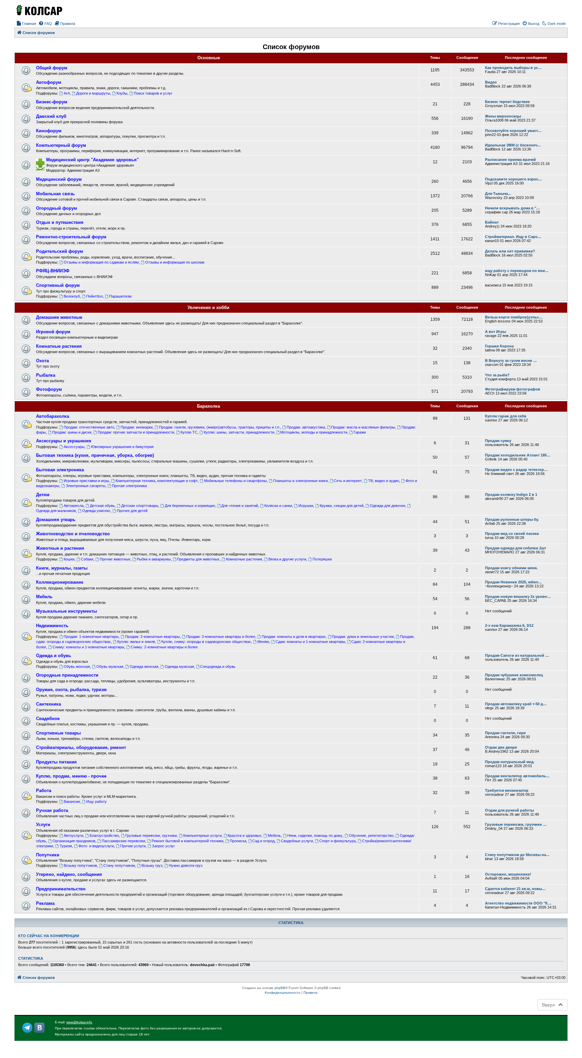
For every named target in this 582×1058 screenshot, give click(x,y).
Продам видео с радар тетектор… (516, 470)
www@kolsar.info (79, 1022)
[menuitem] (26, 24)
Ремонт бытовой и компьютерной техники (187, 841)
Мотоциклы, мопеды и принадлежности (313, 432)
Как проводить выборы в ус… (513, 68)
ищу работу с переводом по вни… (517, 271)
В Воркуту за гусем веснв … (511, 361)
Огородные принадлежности (67, 675)
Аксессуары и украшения (63, 440)
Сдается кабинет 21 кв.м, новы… (515, 889)
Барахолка (208, 406)
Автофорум (48, 82)
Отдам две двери (501, 747)
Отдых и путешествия (60, 222)
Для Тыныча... (498, 194)
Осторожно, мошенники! (508, 874)
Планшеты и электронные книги (300, 481)
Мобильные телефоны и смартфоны (235, 481)
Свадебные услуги (297, 841)
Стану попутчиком (119, 865)
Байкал (491, 222)
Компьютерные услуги (202, 835)
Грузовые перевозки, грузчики (151, 835)
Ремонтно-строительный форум (71, 236)
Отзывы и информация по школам (174, 262)
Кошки (69, 559)
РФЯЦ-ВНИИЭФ (52, 270)
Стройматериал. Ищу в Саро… (513, 237)
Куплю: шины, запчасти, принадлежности (239, 432)
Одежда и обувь (53, 655)
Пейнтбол (94, 296)
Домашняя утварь (55, 519)
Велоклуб (72, 296)
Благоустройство (104, 835)
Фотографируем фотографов (512, 389)
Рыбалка (45, 375)
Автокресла (74, 506)
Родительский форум (59, 251)
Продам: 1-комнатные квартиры (91, 637)
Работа (43, 790)
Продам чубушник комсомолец (514, 675)
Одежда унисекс (96, 511)
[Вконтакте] (39, 1028)
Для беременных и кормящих (190, 506)
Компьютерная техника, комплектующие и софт (157, 481)
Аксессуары (74, 447)
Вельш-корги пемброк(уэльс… (514, 317)
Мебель (44, 596)
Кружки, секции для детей (341, 506)
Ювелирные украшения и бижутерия (122, 447)
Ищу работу (96, 801)
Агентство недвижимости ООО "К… (518, 903)
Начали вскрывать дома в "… (512, 208)
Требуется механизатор (506, 790)
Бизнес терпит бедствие (507, 102)
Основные (208, 57)
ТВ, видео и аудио (383, 481)
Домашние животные (59, 317)
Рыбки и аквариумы (154, 559)
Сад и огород (263, 841)
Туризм (66, 846)
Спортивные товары (58, 733)
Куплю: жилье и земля (136, 642)
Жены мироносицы (503, 116)
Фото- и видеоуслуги (96, 846)
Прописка (238, 841)
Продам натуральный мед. (510, 762)
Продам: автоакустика (306, 427)
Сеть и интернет (348, 481)
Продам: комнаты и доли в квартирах (294, 637)
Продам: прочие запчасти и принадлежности (136, 432)
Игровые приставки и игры (86, 481)
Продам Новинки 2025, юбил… (513, 582)
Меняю (263, 642)
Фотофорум (49, 389)
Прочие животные (115, 559)
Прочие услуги (133, 846)
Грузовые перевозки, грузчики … (516, 824)
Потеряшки (322, 559)
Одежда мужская (179, 666)
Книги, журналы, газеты (62, 568)
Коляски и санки (278, 506)
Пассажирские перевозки (123, 841)
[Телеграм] (27, 1028)
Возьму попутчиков (80, 865)
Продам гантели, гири (505, 733)
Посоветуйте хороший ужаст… (513, 131)
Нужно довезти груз (185, 865)
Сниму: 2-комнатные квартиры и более (164, 647)
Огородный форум (56, 208)
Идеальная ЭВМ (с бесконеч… (513, 145)
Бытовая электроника (60, 469)
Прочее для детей (132, 511)
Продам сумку (498, 441)
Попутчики (47, 854)
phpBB (279, 988)
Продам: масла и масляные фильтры (363, 427)
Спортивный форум (58, 285)
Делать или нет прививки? (510, 251)
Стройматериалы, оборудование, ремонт (81, 747)
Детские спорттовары (139, 506)
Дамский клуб (51, 116)
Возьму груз (151, 865)
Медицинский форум (59, 179)
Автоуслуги (73, 835)
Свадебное (48, 718)
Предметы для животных (198, 559)
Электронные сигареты (85, 486)
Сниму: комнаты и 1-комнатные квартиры (88, 647)
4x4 (67, 93)
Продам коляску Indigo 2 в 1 (511, 494)
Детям (43, 494)
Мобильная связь (55, 193)
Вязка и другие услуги (287, 559)
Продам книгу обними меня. (511, 568)
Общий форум (51, 67)
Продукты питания (56, 761)
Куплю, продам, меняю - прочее (71, 776)
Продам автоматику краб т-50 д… (516, 704)
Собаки (87, 559)
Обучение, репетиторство (371, 835)
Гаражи (360, 432)
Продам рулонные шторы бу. (512, 519)
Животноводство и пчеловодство (73, 533)
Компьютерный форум (61, 145)
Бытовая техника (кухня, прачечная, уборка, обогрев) (95, 455)
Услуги (43, 824)
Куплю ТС (189, 432)
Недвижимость (52, 625)
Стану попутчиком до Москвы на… (517, 855)
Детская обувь (102, 506)
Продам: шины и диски (71, 432)
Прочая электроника (129, 486)
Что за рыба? (497, 375)
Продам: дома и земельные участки (363, 637)
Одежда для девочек (387, 506)
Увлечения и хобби (208, 307)
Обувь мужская (109, 666)
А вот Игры (495, 332)
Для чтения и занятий (239, 506)
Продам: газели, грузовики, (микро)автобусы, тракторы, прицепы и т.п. (219, 427)
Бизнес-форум (51, 101)
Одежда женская (144, 666)
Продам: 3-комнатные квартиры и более (220, 637)
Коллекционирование (59, 582)
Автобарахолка (52, 416)
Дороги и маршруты (93, 93)
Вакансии (72, 801)
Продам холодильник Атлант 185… (517, 455)
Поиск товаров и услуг (153, 93)
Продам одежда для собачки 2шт (515, 548)
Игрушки (305, 506)
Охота (42, 360)
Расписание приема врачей (510, 160)
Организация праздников (74, 841)
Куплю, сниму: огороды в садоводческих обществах (206, 642)
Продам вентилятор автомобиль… (517, 776)
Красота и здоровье (244, 835)
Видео (491, 82)
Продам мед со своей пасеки (512, 534)
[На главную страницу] (38, 9)
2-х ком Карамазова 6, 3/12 (509, 625)
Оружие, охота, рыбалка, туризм (71, 689)
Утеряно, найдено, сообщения (69, 874)
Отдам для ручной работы (509, 810)
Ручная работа (52, 810)
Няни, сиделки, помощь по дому (315, 835)
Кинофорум (49, 130)
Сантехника (48, 704)
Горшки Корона (499, 346)
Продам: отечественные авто (89, 427)
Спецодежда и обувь (217, 666)
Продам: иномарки (137, 427)
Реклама (45, 903)
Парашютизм (120, 296)
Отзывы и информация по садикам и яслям (101, 262)
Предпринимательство (61, 888)
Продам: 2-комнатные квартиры (152, 637)
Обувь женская (77, 666)
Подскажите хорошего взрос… (513, 179)
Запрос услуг (163, 846)
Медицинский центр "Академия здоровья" (92, 159)
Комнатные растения (59, 346)
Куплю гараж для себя (505, 416)
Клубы (122, 93)
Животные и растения (60, 548)
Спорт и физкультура (337, 841)
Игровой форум (53, 331)
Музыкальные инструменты (66, 611)
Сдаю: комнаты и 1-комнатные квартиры (310, 642)
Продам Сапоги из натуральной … (517, 655)
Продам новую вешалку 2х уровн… (518, 596)
